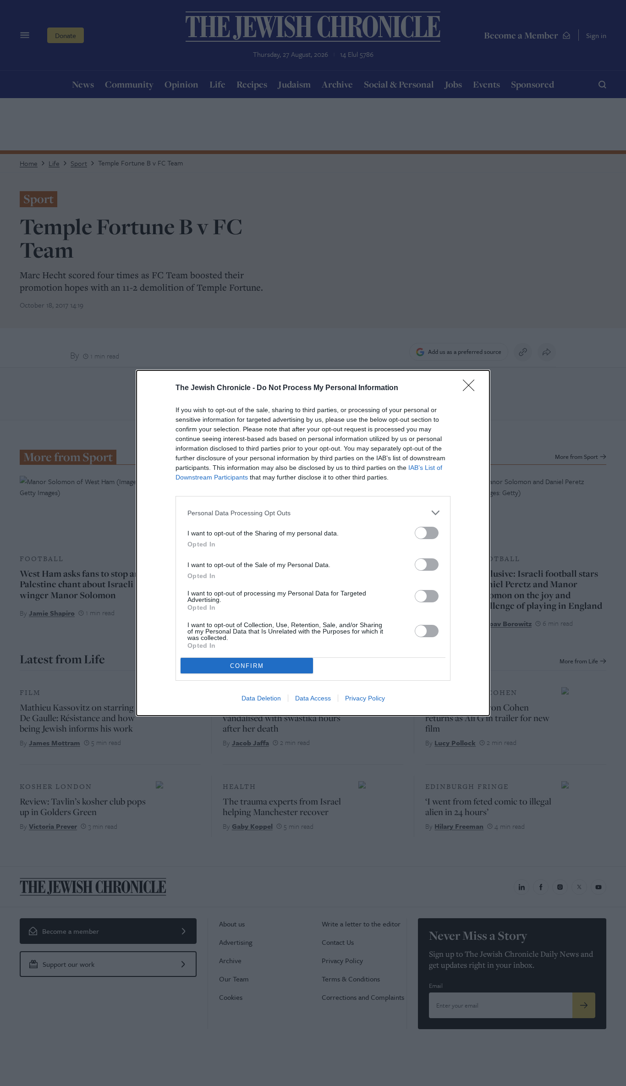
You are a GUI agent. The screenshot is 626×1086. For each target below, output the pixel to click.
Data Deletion (261, 698)
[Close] (471, 388)
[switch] (427, 533)
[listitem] (313, 513)
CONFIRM (247, 665)
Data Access (313, 698)
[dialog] (313, 543)
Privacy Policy (365, 698)
